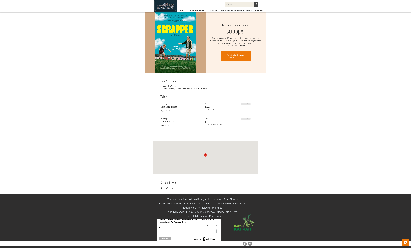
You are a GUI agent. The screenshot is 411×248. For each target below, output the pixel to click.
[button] (236, 10)
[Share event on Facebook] (161, 188)
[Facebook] (245, 244)
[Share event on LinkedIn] (172, 188)
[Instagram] (250, 244)
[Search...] (256, 4)
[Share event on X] (167, 188)
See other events (235, 57)
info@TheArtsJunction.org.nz (206, 207)
